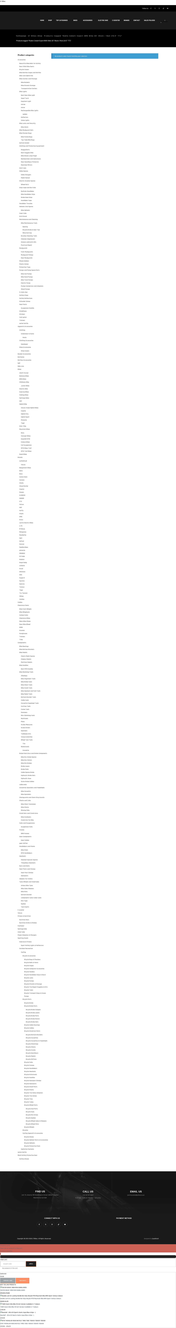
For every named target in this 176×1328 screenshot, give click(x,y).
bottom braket (24, 143)
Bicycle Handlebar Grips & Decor (35, 975)
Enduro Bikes (25, 442)
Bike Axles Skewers (27, 889)
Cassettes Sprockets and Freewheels (32, 788)
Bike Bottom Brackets (26, 649)
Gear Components (25, 837)
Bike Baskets (25, 82)
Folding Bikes (23, 395)
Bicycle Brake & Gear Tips (31, 230)
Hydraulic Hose (26, 778)
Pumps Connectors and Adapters (32, 286)
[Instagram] (159, 8)
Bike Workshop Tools (26, 672)
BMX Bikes (22, 379)
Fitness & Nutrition (24, 916)
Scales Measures (26, 725)
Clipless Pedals (26, 659)
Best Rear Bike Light (28, 95)
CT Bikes (2, 1)
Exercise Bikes (24, 392)
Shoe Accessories (25, 347)
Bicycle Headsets (30, 1071)
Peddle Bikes (23, 547)
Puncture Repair (26, 245)
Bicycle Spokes (31, 1118)
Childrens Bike (24, 382)
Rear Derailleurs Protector (30, 162)
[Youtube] (167, 8)
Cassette (26, 750)
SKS (20, 575)
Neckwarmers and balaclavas (31, 159)
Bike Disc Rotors (26, 760)
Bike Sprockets (26, 794)
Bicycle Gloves (29, 1137)
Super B (22, 578)
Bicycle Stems (29, 1090)
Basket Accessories (24, 354)
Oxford (21, 541)
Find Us (40, 1191)
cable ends (23, 785)
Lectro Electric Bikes (26, 523)
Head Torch (25, 98)
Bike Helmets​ (25, 210)
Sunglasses (23, 633)
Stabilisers (23, 311)
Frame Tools (25, 709)
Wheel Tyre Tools (27, 740)
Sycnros (22, 581)
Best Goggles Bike (27, 153)
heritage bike (22, 929)
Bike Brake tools (26, 682)
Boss (22, 433)
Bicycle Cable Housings (32, 1025)
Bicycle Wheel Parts (31, 1105)
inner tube (22, 213)
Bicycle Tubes (29, 1102)
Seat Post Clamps (27, 873)
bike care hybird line (26, 76)
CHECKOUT (22, 1280)
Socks (24, 337)
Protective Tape (24, 267)
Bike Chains (25, 807)
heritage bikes (24, 398)
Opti (20, 538)
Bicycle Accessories (29, 956)
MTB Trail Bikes (26, 451)
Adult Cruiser (23, 373)
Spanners (24, 731)
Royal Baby (23, 562)
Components (22, 643)
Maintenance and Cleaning (28, 219)
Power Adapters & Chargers (27, 935)
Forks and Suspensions (27, 823)
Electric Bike (23, 389)
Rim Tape (24, 901)
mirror (23, 107)
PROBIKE (22, 553)
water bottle (23, 323)
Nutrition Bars (24, 920)
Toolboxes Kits (26, 734)
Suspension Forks (27, 827)
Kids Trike (22, 426)
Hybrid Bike (23, 404)
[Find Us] (40, 1185)
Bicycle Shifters (31, 1059)
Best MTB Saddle (27, 669)
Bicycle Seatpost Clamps (32, 1081)
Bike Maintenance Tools (29, 223)
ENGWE (21, 498)
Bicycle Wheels (29, 1127)
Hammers (24, 712)
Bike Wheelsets (24, 612)
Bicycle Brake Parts (30, 1006)
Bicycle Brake (28, 1003)
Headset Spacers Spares (29, 860)
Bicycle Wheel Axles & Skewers (36, 1121)
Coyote (23, 411)
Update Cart (7, 1280)
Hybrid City (24, 414)
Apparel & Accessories (25, 326)
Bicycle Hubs (30, 1112)
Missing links (25, 810)
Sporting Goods (23, 938)
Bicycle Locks (28, 978)
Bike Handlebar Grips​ (28, 194)
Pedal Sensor (25, 178)
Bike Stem (24, 850)
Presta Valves (24, 264)
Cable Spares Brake (27, 772)
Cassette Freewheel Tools (30, 703)
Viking (21, 596)
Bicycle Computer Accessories (34, 969)
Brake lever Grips (26, 197)
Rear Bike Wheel (24, 624)
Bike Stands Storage (28, 85)
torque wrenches (26, 737)
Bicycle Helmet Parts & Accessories (36, 1140)
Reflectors (24, 117)
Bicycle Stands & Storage (33, 984)
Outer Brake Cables (27, 781)
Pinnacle (24, 420)
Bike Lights (23, 92)
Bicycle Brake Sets (32, 1022)
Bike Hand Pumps (27, 277)
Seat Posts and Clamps (27, 869)
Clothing (22, 330)
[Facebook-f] (151, 8)
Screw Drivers (25, 728)
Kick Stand (23, 216)
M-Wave (22, 529)
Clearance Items (23, 605)
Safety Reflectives (25, 298)
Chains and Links (25, 800)
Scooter (22, 630)
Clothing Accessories (26, 340)
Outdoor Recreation (26, 948)
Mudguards (23, 248)
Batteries (21, 357)
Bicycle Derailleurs (32, 1053)
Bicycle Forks (28, 1062)
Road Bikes (23, 454)
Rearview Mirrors (26, 165)
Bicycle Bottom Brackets (34, 1035)
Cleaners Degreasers (28, 239)
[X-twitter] (155, 8)
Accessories (22, 60)
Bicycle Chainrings (32, 1044)
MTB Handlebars (26, 853)
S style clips (23, 292)
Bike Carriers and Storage (28, 79)
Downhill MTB (25, 439)
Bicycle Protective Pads (32, 1146)
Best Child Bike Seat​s (26, 66)
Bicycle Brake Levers (33, 1013)
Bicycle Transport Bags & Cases (35, 993)
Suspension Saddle (27, 308)
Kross (21, 520)
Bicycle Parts (27, 999)
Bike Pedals (23, 652)
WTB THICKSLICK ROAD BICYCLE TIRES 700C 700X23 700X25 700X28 (22, 1323)
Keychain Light (26, 101)
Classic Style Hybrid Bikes (29, 408)
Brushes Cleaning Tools (29, 236)
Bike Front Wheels (25, 609)
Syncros (22, 584)
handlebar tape (26, 200)
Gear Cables (25, 840)
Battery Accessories (24, 360)
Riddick (21, 559)
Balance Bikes (24, 376)
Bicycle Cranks (31, 1050)
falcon (23, 465)
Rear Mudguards (26, 258)
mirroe (23, 104)
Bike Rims (24, 892)
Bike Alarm (24, 127)
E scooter (21, 910)
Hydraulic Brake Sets (28, 775)
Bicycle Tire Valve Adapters (33, 1093)
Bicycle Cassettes (32, 1038)
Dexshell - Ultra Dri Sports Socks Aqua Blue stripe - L (17, 1315)
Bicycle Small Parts (30, 1087)
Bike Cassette (26, 791)
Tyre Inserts (25, 907)
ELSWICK (22, 495)
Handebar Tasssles (25, 203)
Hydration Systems (27, 1149)
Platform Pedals (26, 662)
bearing (25, 227)
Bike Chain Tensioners (28, 804)
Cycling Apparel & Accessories (33, 1133)
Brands (20, 457)
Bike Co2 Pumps (26, 274)
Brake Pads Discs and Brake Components (33, 753)
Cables (20, 602)
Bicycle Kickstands (30, 1074)
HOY (20, 401)
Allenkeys (24, 676)
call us (88, 1191)
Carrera (21, 480)
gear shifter (23, 843)
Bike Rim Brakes (26, 763)
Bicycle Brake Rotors (33, 1019)
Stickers (22, 314)
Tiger (23, 423)
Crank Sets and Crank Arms (28, 813)
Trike (21, 640)
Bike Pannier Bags (25, 133)
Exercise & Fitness (25, 942)
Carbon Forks (23, 615)
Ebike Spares (23, 171)
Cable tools (25, 700)
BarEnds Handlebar (27, 191)
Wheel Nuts (25, 184)
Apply (31, 1264)
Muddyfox (22, 535)
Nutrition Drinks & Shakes (28, 923)
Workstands (25, 747)
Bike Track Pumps (27, 280)
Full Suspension (26, 445)
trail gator (23, 317)
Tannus (21, 587)
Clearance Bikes (24, 618)
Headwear (24, 344)
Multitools (24, 718)
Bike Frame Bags (26, 137)
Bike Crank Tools (26, 688)
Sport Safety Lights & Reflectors (32, 945)
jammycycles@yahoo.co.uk (135, 1195)
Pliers (23, 722)
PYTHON (22, 556)
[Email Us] (135, 1185)
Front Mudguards (27, 252)
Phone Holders (24, 261)
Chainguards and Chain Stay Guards (31, 797)
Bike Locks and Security (27, 123)
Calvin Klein (23, 477)
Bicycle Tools (28, 990)
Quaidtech (155, 1239)
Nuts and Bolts (24, 866)
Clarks (21, 483)
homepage (21, 36)
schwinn (22, 566)
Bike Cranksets (26, 817)
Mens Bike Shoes (25, 621)
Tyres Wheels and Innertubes (29, 882)
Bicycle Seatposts (30, 1084)
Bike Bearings (24, 646)
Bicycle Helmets (29, 1143)
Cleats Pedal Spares (28, 656)
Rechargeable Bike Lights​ (29, 110)
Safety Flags (23, 295)
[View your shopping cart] (159, 23)
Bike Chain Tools (26, 685)
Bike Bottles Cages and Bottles (30, 73)
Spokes (23, 904)
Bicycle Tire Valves (30, 1096)
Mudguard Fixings (27, 255)
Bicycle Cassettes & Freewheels (36, 1041)
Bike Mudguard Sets (26, 130)
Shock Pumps (25, 289)
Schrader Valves (24, 301)
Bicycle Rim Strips (32, 1115)
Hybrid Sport (25, 417)
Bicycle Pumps (29, 981)
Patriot (21, 544)
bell (19, 363)
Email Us (136, 1191)
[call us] (88, 1185)
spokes (25, 114)
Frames (21, 830)
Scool (21, 569)
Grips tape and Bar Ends (27, 188)
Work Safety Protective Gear (27, 1155)
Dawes (21, 492)
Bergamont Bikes (25, 468)
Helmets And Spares (26, 207)
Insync (21, 514)
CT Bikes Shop (35, 36)
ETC (20, 501)
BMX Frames (25, 833)
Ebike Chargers (26, 175)
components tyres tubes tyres (31, 898)
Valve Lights (25, 120)
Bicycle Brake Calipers (33, 1010)
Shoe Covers (25, 351)
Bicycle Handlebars (30, 1068)
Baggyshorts (25, 150)
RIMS (21, 627)
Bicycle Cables (29, 1028)
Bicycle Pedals (31, 1056)
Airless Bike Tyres (27, 885)
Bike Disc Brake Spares (28, 757)
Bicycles (25, 1130)
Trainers (22, 320)
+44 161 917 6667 (88, 1195)
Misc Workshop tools (28, 715)
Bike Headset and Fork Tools (30, 691)
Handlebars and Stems (27, 846)
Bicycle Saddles (29, 1078)
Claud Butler (23, 486)
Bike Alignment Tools (28, 679)
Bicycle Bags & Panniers (32, 959)
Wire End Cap (27, 233)
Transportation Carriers (29, 88)
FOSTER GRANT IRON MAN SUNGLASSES (12, 1290)
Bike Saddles (23, 665)
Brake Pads (25, 769)
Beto (21, 471)
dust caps (22, 168)
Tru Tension (23, 593)
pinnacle (22, 550)
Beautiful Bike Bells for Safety (30, 63)
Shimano (22, 572)
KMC (20, 517)
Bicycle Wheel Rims (32, 1124)
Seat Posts (23, 304)
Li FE (20, 526)
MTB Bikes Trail (26, 448)
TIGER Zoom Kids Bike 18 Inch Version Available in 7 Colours (19, 1307)
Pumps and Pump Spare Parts (29, 270)
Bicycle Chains (31, 1047)
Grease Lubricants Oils (28, 242)
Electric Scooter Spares (27, 181)
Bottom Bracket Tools (28, 697)
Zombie (21, 599)
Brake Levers (25, 766)
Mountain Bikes (24, 429)
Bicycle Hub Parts (32, 1109)
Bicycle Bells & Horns (31, 963)
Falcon (21, 504)
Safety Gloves (24, 1159)
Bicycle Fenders (29, 972)
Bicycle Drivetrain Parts (32, 1031)
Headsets (22, 856)
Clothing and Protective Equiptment (31, 146)
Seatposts (24, 876)
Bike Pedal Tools (26, 694)
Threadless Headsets (28, 863)
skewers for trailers (26, 879)
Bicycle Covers (24, 70)
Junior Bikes (25, 386)
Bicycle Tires (28, 1099)
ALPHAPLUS (23, 461)
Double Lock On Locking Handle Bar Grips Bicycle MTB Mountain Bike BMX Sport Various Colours (30, 1299)
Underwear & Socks (27, 334)
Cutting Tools (25, 706)
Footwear (21, 926)
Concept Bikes (26, 436)
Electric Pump (25, 283)
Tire (24, 744)
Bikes (19, 369)
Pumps (26, 996)
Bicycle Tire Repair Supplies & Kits (36, 987)
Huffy (21, 511)
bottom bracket (26, 895)
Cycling (23, 952)
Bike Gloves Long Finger (29, 156)
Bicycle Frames (29, 1065)
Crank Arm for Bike (27, 820)
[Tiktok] (58, 1224)
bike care (21, 366)
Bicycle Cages (29, 966)
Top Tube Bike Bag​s (28, 140)
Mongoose (22, 532)
